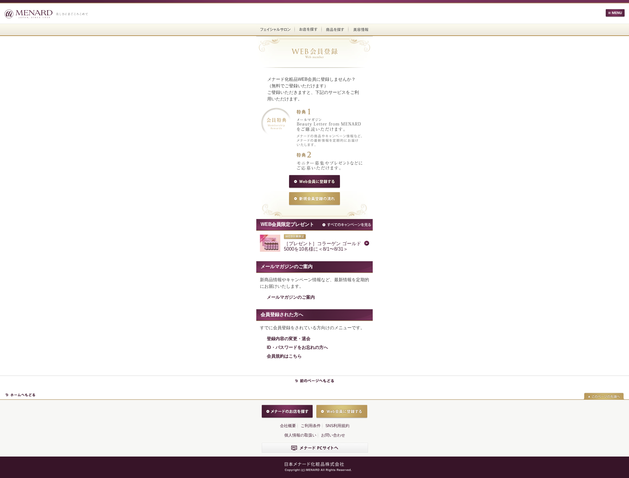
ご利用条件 (311, 425)
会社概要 (288, 425)
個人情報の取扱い (300, 435)
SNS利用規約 (337, 425)
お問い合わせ (333, 435)
